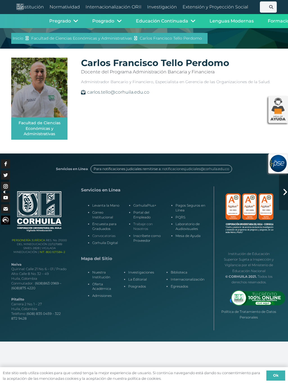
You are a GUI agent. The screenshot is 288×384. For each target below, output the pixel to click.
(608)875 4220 (23, 288)
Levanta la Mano (105, 205)
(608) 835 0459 (38, 313)
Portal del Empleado (141, 214)
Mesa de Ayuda (188, 236)
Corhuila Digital (105, 243)
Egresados (179, 286)
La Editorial (137, 279)
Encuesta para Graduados (104, 226)
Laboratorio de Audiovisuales (188, 226)
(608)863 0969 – (48, 283)
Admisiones (102, 295)
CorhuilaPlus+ (144, 205)
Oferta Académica (101, 286)
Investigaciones (141, 272)
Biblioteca (179, 272)
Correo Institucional (102, 214)
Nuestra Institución (101, 274)
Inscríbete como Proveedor (147, 238)
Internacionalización (187, 279)
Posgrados (137, 286)
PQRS (180, 217)
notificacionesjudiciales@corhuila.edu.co (195, 169)
